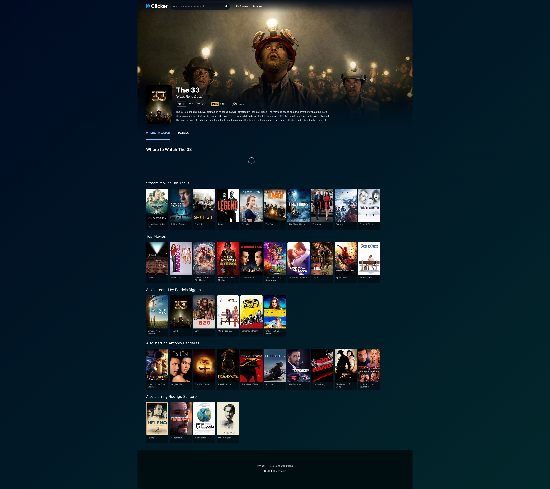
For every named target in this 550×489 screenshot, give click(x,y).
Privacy (261, 465)
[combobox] (200, 6)
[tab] (160, 134)
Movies (257, 6)
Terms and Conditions (281, 465)
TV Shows (242, 6)
